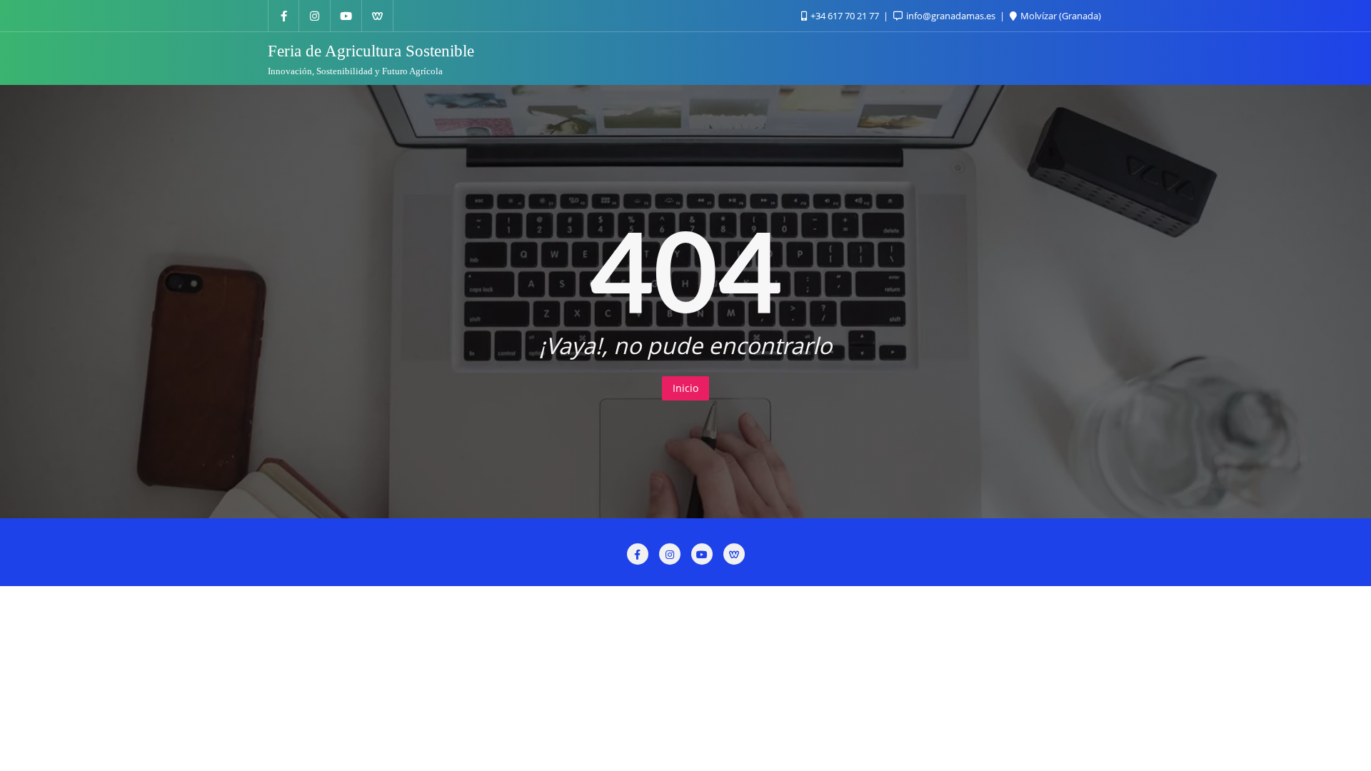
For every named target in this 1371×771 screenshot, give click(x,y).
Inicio (685, 388)
